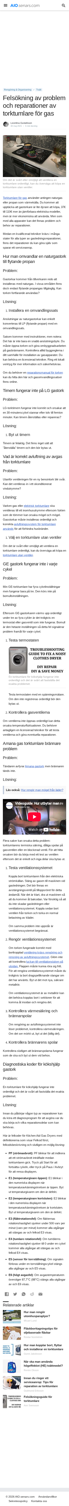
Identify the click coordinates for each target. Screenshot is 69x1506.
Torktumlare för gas (15, 197)
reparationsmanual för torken (45, 372)
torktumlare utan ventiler (18, 555)
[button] (7, 1294)
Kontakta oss (39, 1501)
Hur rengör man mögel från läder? (42, 790)
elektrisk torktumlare (36, 505)
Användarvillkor (47, 1496)
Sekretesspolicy (18, 1501)
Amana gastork (34, 766)
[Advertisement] (34, 49)
